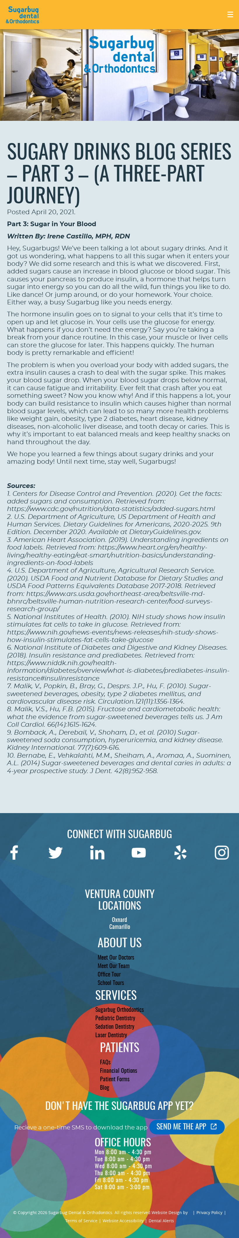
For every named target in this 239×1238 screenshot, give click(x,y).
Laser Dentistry (111, 1035)
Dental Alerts (161, 1220)
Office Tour (109, 975)
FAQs (105, 1063)
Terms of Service (81, 1220)
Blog (104, 1088)
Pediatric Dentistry (115, 1018)
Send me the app (181, 1127)
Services (116, 996)
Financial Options (118, 1071)
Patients (119, 1048)
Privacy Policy (209, 1212)
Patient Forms (114, 1079)
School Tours (111, 983)
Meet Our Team (114, 966)
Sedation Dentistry (114, 1027)
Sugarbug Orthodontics (119, 1010)
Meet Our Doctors (116, 958)
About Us (120, 944)
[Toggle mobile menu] (230, 14)
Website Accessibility (123, 1220)
